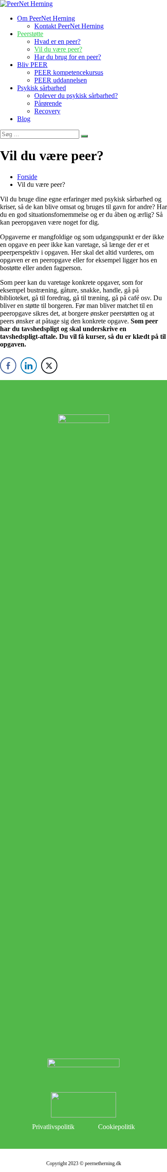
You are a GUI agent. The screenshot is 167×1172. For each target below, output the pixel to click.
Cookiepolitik (116, 1126)
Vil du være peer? (58, 49)
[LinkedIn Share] (29, 365)
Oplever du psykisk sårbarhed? (76, 95)
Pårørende (48, 103)
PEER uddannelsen (60, 80)
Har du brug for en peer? (67, 57)
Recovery (47, 111)
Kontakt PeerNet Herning (69, 26)
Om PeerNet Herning (46, 18)
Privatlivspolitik (53, 1126)
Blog (23, 118)
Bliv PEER (32, 64)
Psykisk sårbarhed (41, 87)
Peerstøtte (30, 33)
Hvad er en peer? (57, 41)
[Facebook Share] (8, 365)
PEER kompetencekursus (68, 72)
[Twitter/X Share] (49, 365)
